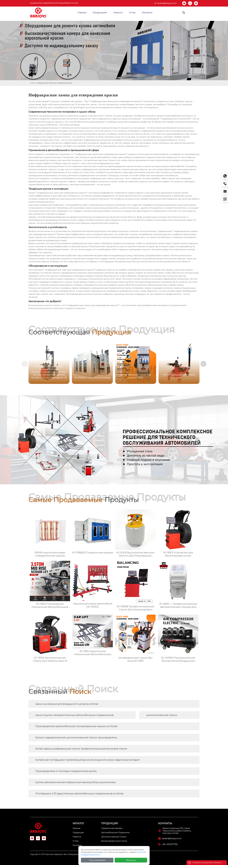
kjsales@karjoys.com (167, 3)
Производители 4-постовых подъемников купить (66, 771)
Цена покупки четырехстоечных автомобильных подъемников (74, 715)
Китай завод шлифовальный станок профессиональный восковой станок (81, 748)
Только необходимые (97, 860)
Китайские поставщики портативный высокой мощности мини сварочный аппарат (87, 759)
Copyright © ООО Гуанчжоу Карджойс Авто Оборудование (55, 854)
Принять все (131, 860)
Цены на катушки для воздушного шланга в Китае (66, 703)
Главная (33, 83)
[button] (203, 364)
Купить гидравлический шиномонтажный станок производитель (76, 737)
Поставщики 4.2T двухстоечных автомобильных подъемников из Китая (79, 793)
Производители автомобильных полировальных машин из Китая (76, 726)
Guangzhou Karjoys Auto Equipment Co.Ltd (54, 3)
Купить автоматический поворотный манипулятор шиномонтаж (75, 782)
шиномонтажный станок (161, 715)
